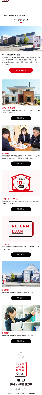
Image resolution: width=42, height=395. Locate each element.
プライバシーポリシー (21, 389)
